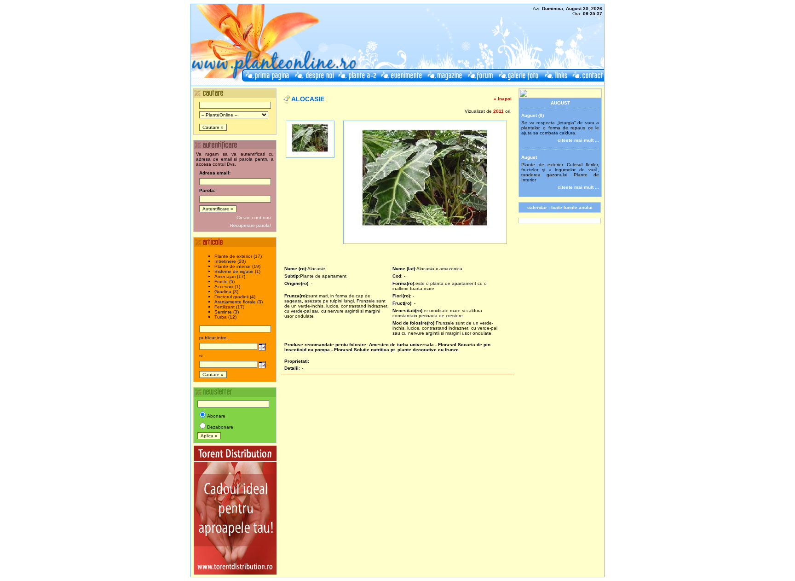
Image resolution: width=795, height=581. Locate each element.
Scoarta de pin (474, 344)
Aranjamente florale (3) (238, 301)
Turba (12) (225, 317)
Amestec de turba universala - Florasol (412, 344)
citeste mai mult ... (578, 140)
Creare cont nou (253, 217)
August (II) (532, 115)
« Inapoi (503, 98)
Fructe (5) (224, 281)
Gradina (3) (226, 291)
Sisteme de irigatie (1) (237, 271)
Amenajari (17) (229, 276)
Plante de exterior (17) (238, 256)
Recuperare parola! (250, 225)
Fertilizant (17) (229, 306)
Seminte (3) (226, 311)
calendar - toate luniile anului (560, 207)
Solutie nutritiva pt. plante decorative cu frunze (406, 349)
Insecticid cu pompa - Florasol (318, 349)
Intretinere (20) (230, 261)
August (529, 157)
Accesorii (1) (227, 286)
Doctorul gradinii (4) (234, 296)
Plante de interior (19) (237, 266)
